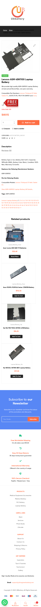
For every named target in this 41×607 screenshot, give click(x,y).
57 (8, 207)
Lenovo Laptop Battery (9, 200)
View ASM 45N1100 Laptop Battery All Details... (17, 189)
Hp (21, 324)
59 (13, 207)
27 (23, 203)
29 (27, 203)
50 (31, 205)
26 (21, 203)
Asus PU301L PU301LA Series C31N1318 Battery (18, 287)
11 (31, 200)
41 (12, 205)
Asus (23, 284)
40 (10, 205)
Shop (11, 30)
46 (22, 205)
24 (17, 203)
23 (15, 203)
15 (38, 200)
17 (4, 203)
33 (34, 203)
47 (24, 205)
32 (32, 203)
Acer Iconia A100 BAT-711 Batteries (14, 248)
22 (13, 203)
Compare (7, 129)
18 (5, 203)
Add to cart (30, 122)
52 (34, 205)
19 (7, 203)
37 (4, 205)
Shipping (20, 440)
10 (29, 200)
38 (6, 205)
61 (16, 207)
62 (18, 207)
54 (2, 207)
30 (29, 203)
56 (6, 207)
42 (14, 205)
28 (25, 203)
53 (36, 205)
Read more (15, 256)
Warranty (20, 466)
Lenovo (22, 135)
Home (5, 30)
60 (15, 207)
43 (16, 205)
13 (34, 200)
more (34, 95)
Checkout (20, 478)
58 (11, 207)
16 (2, 203)
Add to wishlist (19, 129)
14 (36, 200)
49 (29, 205)
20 (9, 203)
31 (30, 203)
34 (36, 203)
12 (32, 200)
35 (38, 203)
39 (8, 205)
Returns (20, 453)
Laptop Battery (14, 135)
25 (19, 203)
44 (18, 205)
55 (4, 207)
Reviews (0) (6, 150)
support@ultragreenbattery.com (23, 582)
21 (11, 203)
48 (26, 205)
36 (2, 205)
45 (20, 205)
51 (33, 205)
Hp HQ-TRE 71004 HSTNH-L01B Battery (16, 328)
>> (20, 207)
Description (6, 146)
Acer (19, 244)
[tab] (20, 146)
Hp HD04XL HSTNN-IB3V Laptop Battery (16, 368)
